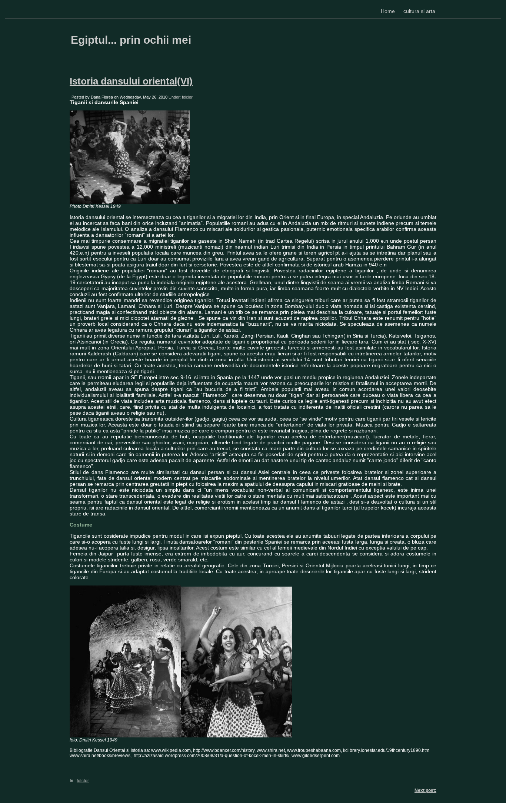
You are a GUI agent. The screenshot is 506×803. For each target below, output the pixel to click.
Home (388, 11)
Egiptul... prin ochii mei (131, 40)
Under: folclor (181, 97)
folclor (83, 780)
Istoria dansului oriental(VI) (131, 81)
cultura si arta (419, 11)
